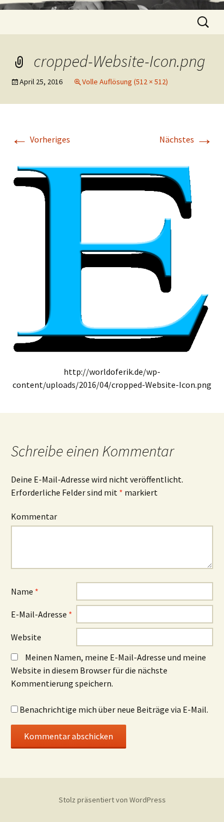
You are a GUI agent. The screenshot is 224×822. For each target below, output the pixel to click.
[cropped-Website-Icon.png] (112, 251)
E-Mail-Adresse (41, 614)
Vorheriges (40, 139)
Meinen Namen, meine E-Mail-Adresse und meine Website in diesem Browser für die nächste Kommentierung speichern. (108, 670)
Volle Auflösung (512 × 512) (125, 81)
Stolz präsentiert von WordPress (112, 800)
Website (26, 637)
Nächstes (186, 139)
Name (25, 591)
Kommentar (34, 516)
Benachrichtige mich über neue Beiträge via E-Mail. (114, 709)
